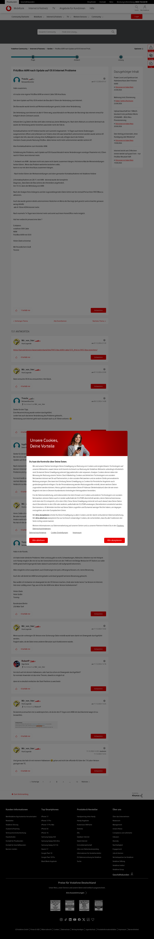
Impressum (77, 532)
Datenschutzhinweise (37, 532)
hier (68, 472)
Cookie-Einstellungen (59, 532)
